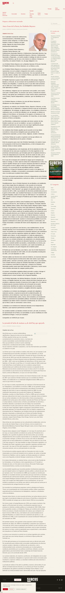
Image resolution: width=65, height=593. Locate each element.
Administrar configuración (21, 589)
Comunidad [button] (14, 14)
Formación (53, 227)
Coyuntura (53, 208)
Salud (52, 242)
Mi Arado (53, 234)
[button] (13, 3)
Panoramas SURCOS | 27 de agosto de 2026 (55, 37)
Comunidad (53, 206)
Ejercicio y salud (54, 219)
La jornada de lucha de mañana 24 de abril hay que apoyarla (23, 323)
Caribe (52, 204)
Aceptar (5, 589)
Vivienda (53, 254)
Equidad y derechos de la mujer (32, 14)
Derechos (19, 326)
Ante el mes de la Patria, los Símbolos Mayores (19, 26)
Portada (49, 9)
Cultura (52, 210)
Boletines (53, 202)
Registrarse (17, 579)
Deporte (52, 213)
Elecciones (53, 221)
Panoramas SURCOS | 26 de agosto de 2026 (55, 94)
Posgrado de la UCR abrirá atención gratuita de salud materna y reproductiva (55, 129)
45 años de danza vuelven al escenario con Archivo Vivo (55, 78)
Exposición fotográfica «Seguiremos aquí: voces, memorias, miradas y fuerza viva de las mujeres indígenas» (55, 86)
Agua (52, 187)
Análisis (53, 194)
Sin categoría (54, 246)
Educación (53, 217)
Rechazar (11, 589)
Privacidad (38, 588)
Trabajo (46, 14)
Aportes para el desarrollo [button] (5, 14)
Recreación (53, 240)
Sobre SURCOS (57, 8)
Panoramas (53, 236)
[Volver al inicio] (6, 3)
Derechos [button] (23, 14)
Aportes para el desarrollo (22, 29)
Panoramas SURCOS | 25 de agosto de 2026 (55, 154)
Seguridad (53, 244)
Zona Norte (53, 257)
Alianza (52, 190)
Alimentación (54, 192)
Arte (52, 200)
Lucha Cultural (54, 229)
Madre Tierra (39, 13)
